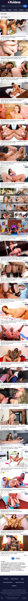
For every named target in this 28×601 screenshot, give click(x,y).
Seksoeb (25, 323)
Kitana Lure (24, 450)
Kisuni (25, 60)
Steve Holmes (23, 239)
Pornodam (24, 302)
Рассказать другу (8, 582)
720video (25, 186)
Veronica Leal (24, 534)
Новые (9, 10)
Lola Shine (24, 429)
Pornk (25, 144)
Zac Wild (25, 260)
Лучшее (21, 10)
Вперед (18, 558)
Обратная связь (20, 582)
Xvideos (25, 102)
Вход (22, 579)
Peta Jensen (24, 492)
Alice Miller (24, 281)
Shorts (15, 10)
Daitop (25, 555)
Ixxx (26, 123)
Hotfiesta (25, 39)
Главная (4, 10)
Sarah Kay (24, 471)
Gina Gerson (24, 386)
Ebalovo (25, 165)
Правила (14, 585)
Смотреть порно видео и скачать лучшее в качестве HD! (12, 598)
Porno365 (24, 344)
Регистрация (14, 579)
